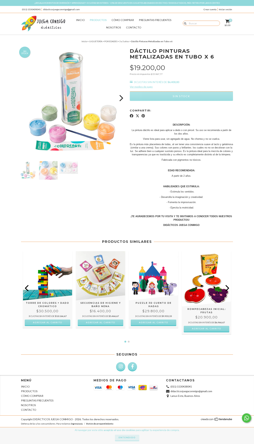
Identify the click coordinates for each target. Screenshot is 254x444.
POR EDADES (110, 41)
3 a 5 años (124, 41)
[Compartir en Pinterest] (143, 116)
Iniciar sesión (225, 9)
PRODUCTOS (98, 20)
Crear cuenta (209, 9)
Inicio (84, 41)
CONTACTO (133, 27)
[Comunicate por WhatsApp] (246, 418)
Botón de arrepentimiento (99, 423)
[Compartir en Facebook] (131, 116)
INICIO (80, 20)
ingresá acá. (77, 423)
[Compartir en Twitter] (137, 116)
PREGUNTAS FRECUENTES (155, 20)
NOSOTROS (113, 27)
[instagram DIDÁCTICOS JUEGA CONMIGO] (120, 366)
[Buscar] (184, 23)
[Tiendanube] (216, 420)
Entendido (127, 437)
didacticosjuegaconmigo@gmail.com (61, 9)
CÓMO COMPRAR (123, 20)
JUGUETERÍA (95, 41)
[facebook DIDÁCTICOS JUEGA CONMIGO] (132, 366)
